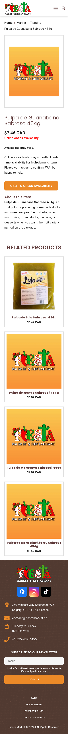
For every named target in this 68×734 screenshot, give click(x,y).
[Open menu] (55, 8)
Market (21, 22)
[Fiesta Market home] (17, 8)
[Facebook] (22, 592)
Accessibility (34, 704)
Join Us (34, 679)
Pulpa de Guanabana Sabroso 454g (28, 28)
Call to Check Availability (31, 186)
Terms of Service (34, 717)
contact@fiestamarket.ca (29, 618)
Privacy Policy (34, 711)
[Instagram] (34, 592)
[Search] (63, 8)
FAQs (34, 698)
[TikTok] (46, 592)
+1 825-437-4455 (24, 639)
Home (8, 22)
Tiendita (35, 22)
